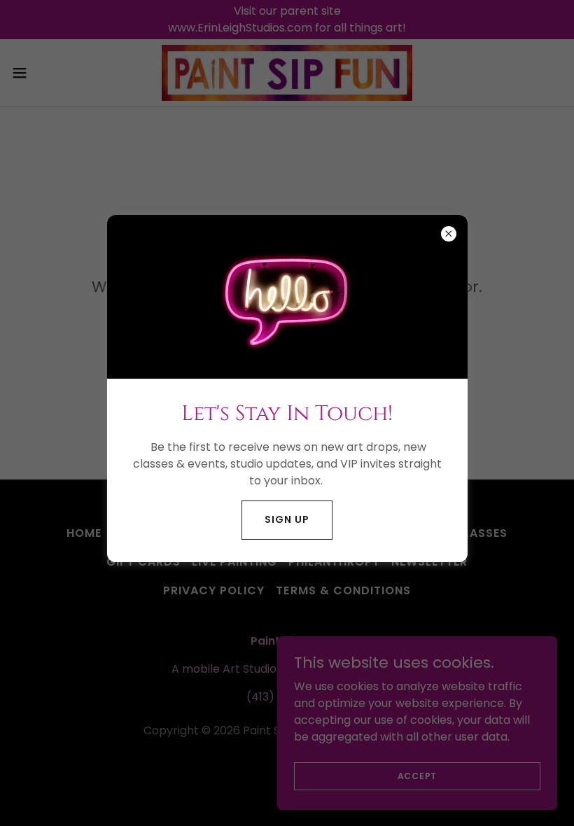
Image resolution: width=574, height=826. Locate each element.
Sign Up (287, 519)
